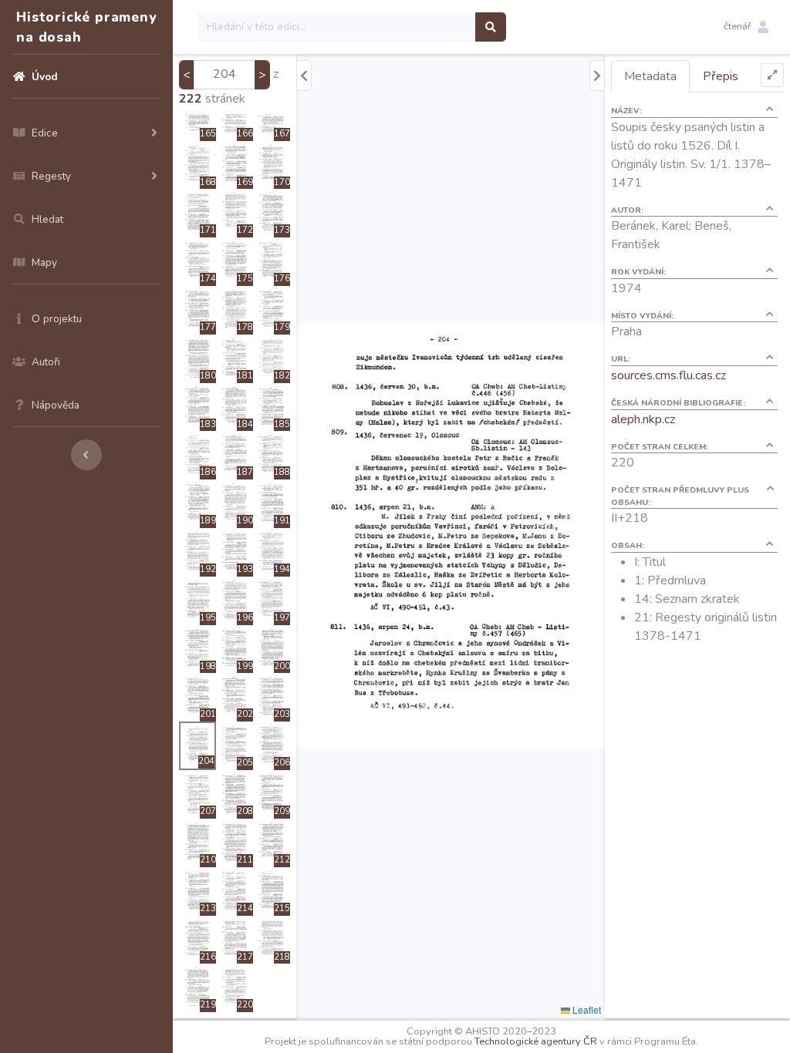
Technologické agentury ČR (535, 1041)
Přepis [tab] (720, 76)
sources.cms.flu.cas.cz (668, 375)
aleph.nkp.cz (643, 419)
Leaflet (585, 1009)
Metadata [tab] (650, 76)
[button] (746, 27)
